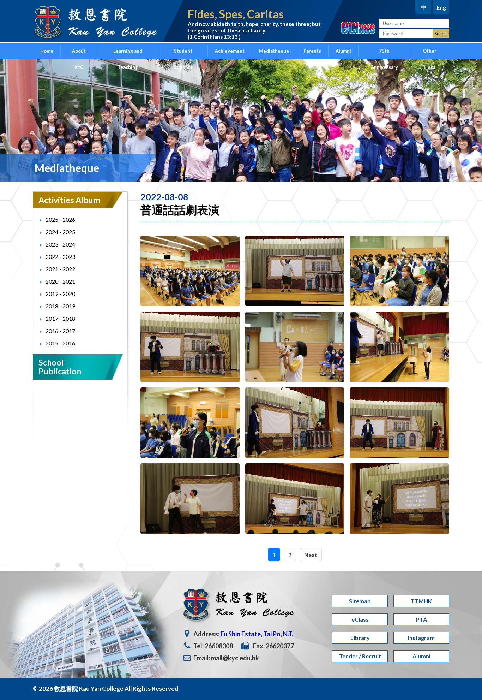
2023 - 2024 (60, 244)
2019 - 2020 (60, 293)
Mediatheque (274, 51)
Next (310, 554)
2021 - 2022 (60, 269)
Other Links (429, 53)
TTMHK (421, 601)
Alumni (343, 51)
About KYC (79, 53)
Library (360, 637)
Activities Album (69, 200)
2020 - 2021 (60, 281)
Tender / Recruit (360, 656)
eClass (360, 619)
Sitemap (360, 601)
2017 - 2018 (60, 318)
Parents (312, 51)
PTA (421, 619)
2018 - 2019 (60, 306)
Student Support (183, 53)
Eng (441, 7)
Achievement (230, 51)
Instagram (421, 637)
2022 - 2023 (60, 256)
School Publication (59, 366)
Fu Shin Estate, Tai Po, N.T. (257, 634)
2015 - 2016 (60, 343)
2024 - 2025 (60, 232)
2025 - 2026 (60, 219)
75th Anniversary (384, 53)
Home (46, 51)
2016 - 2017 (60, 330)
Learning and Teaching (127, 53)
